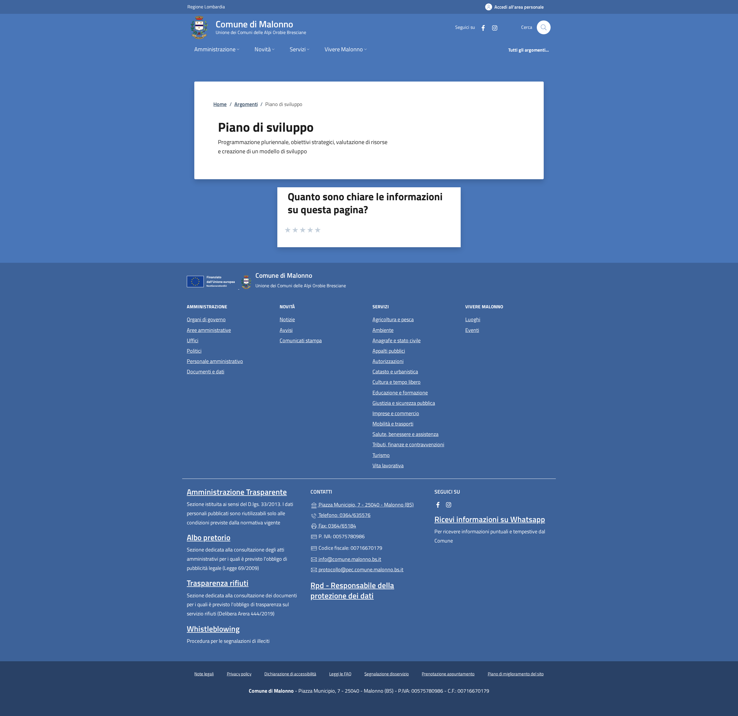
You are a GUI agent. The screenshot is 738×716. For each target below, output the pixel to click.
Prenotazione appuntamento (448, 673)
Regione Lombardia (206, 6)
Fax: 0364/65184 (336, 526)
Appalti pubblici (388, 351)
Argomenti (246, 104)
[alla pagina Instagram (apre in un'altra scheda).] (492, 27)
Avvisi (286, 330)
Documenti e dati (205, 371)
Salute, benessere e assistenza (405, 434)
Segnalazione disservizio (386, 673)
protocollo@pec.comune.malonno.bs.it (360, 569)
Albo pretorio (208, 537)
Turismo (381, 455)
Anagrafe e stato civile (396, 340)
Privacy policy (239, 673)
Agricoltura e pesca (393, 319)
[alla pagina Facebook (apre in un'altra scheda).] (481, 27)
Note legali (204, 673)
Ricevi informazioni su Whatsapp (489, 519)
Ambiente (383, 330)
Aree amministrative (209, 330)
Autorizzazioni (388, 361)
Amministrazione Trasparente (237, 492)
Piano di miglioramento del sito (516, 673)
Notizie (287, 319)
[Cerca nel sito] (544, 27)
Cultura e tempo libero (396, 382)
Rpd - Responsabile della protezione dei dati (352, 590)
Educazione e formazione (400, 392)
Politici (194, 351)
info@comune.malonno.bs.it (349, 559)
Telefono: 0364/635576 (343, 515)
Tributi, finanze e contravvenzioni (408, 444)
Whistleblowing (213, 629)
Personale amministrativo (215, 361)
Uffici (192, 340)
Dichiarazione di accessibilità (290, 673)
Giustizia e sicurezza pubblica (403, 403)
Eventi (472, 330)
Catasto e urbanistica (395, 371)
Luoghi (472, 319)
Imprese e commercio (395, 413)
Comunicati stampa (301, 340)
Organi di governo (206, 319)
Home (220, 104)
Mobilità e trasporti (392, 424)
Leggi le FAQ (340, 673)
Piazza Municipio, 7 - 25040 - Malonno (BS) (372, 504)
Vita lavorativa (388, 465)
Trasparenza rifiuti (217, 583)
